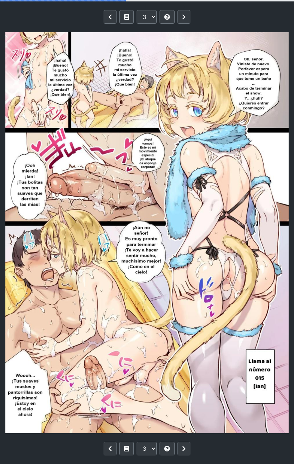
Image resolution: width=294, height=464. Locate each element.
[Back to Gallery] (126, 17)
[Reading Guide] (167, 17)
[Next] (183, 17)
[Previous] (110, 17)
